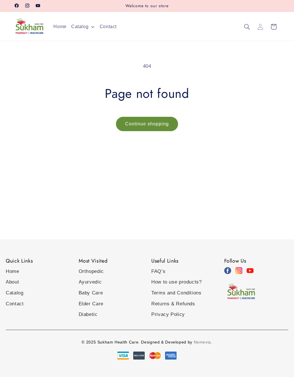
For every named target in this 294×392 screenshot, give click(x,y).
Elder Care (91, 303)
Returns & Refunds (173, 303)
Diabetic (88, 314)
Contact (15, 303)
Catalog (14, 293)
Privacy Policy (168, 314)
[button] (247, 26)
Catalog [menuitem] (79, 26)
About (12, 282)
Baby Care (91, 293)
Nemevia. (203, 342)
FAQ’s (158, 271)
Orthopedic (91, 271)
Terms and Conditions (176, 293)
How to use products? (176, 282)
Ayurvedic (90, 282)
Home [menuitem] (60, 26)
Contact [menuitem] (108, 26)
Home (12, 271)
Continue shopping (147, 123)
